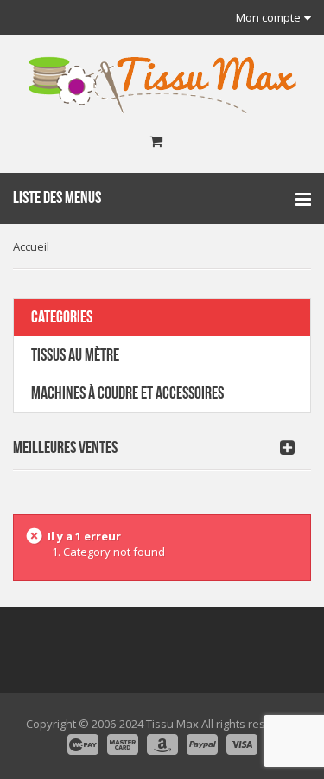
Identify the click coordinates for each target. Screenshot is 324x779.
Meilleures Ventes (65, 447)
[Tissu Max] (162, 85)
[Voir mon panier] (156, 141)
